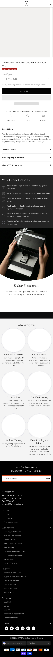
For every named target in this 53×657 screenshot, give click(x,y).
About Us (5, 510)
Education (6, 569)
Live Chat (7, 602)
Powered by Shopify (35, 638)
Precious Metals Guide (12, 573)
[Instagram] (17, 628)
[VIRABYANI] (26, 3)
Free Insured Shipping (12, 532)
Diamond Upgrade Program (14, 551)
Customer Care (8, 528)
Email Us (7, 610)
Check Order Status (11, 522)
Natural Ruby (9, 592)
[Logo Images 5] (41, 307)
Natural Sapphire (10, 588)
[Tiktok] (28, 628)
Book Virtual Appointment (14, 614)
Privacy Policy (9, 559)
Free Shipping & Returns (13, 157)
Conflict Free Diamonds (13, 555)
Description (7, 129)
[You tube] (33, 628)
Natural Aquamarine (11, 581)
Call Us (6, 606)
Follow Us (5, 623)
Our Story (7, 514)
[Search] (49, 3)
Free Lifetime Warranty (13, 543)
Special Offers (9, 540)
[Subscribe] (48, 478)
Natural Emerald (10, 584)
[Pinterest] (22, 628)
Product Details (9, 149)
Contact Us (8, 518)
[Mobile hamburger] (3, 3)
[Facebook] (6, 628)
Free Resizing (9, 547)
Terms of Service (10, 563)
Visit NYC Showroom (12, 165)
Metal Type (7, 74)
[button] (26, 97)
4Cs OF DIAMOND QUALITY (15, 577)
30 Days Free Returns (12, 536)
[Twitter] (12, 628)
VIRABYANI (21, 638)
